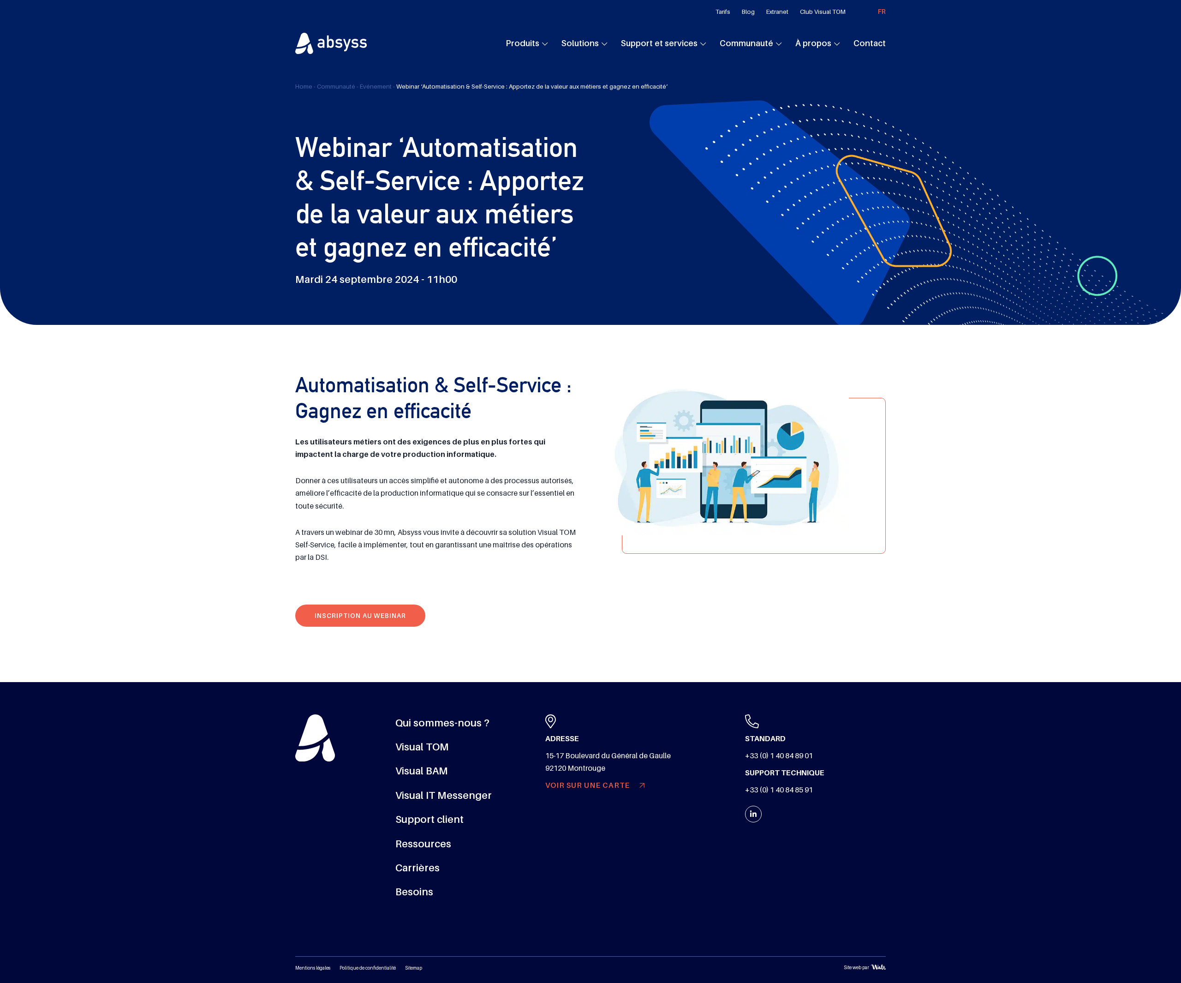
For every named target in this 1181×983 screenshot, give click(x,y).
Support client (429, 819)
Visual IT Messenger (443, 795)
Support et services (659, 43)
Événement (376, 86)
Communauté (746, 43)
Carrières (417, 868)
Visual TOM (422, 747)
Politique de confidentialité (368, 968)
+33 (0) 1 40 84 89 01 (779, 756)
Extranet (777, 11)
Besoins (414, 892)
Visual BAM (421, 771)
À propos (813, 43)
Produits (522, 43)
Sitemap (413, 968)
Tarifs (723, 11)
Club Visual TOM (823, 11)
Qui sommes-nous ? (442, 723)
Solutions (580, 43)
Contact (869, 43)
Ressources (423, 844)
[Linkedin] (753, 814)
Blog (748, 11)
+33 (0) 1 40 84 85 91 (779, 790)
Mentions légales (312, 968)
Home (303, 86)
